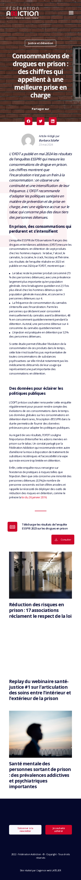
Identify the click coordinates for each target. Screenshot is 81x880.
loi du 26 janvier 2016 (34, 497)
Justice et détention (40, 43)
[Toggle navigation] (70, 12)
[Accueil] (22, 12)
